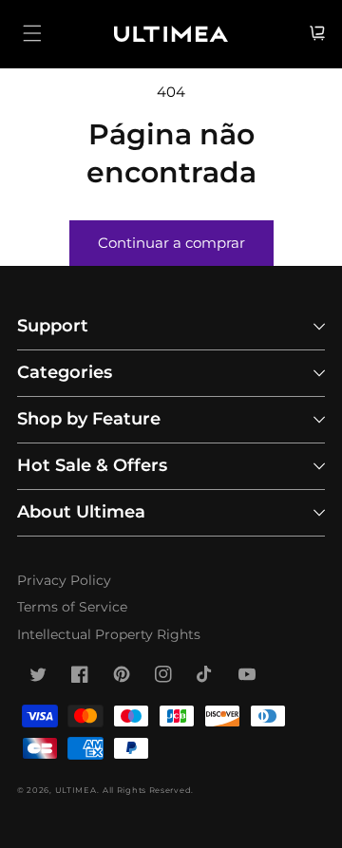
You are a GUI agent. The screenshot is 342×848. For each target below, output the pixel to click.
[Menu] (32, 33)
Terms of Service (72, 606)
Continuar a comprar (171, 243)
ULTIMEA (76, 790)
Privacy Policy (64, 580)
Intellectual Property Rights (108, 634)
